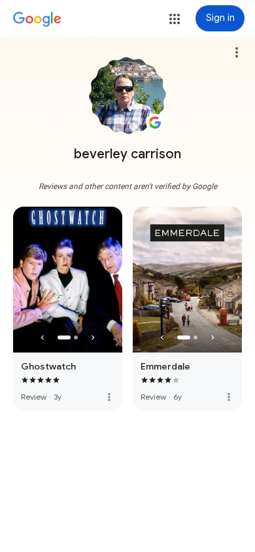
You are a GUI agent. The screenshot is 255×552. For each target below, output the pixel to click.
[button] (175, 19)
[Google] (37, 19)
